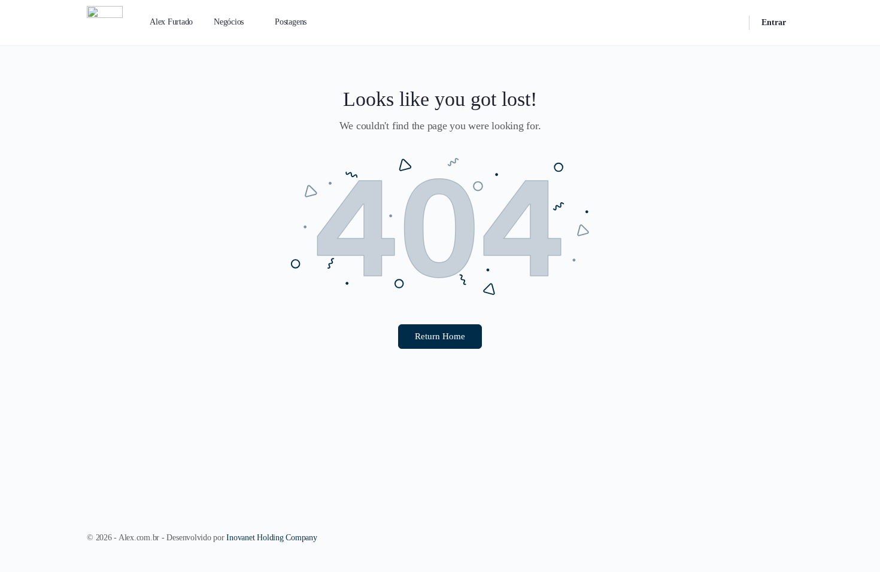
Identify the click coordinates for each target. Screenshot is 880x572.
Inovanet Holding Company (271, 537)
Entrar (773, 22)
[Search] (732, 23)
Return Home (440, 336)
